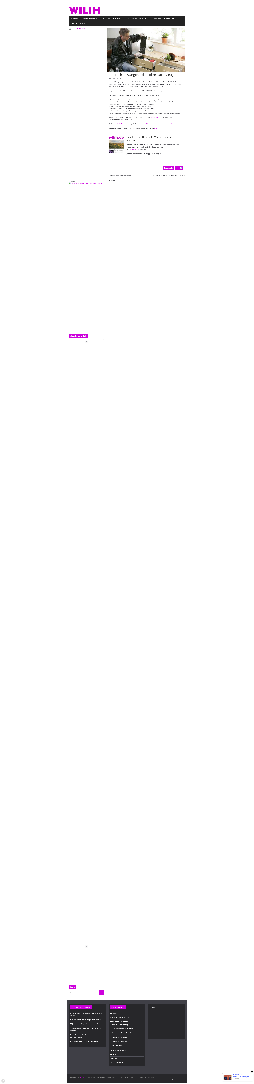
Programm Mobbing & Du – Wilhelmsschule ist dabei (167, 175)
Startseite (74, 19)
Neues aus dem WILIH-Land (117, 19)
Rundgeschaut (117, 1045)
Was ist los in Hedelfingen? (121, 1025)
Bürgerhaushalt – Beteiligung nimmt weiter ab (86, 1020)
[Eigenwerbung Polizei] (86, 29)
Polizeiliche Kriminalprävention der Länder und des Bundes (156, 124)
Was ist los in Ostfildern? (120, 1041)
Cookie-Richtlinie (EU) (79, 24)
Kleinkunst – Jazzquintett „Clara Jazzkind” (121, 175)
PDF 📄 (179, 168)
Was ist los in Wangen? (119, 1037)
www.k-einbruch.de (156, 117)
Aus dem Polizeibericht (140, 19)
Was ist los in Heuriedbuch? (121, 1033)
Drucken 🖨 (168, 168)
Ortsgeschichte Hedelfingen (123, 1028)
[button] (128, 18)
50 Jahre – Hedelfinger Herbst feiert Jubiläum (85, 1024)
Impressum (156, 19)
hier (155, 128)
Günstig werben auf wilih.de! (93, 19)
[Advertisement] (86, 968)
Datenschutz (169, 19)
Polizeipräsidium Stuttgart (122, 124)
